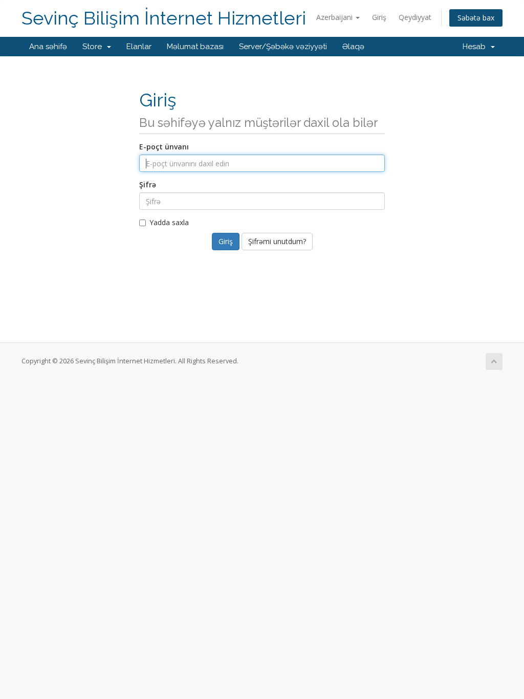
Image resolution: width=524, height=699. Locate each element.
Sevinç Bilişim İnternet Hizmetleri (163, 18)
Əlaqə (353, 46)
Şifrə (147, 184)
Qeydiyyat (415, 17)
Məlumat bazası (195, 46)
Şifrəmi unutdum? (277, 241)
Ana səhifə (48, 46)
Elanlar (138, 46)
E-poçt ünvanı (164, 146)
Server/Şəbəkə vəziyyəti (283, 46)
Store (94, 46)
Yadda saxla (169, 222)
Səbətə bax (475, 18)
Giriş (379, 17)
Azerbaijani (335, 17)
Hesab (476, 46)
